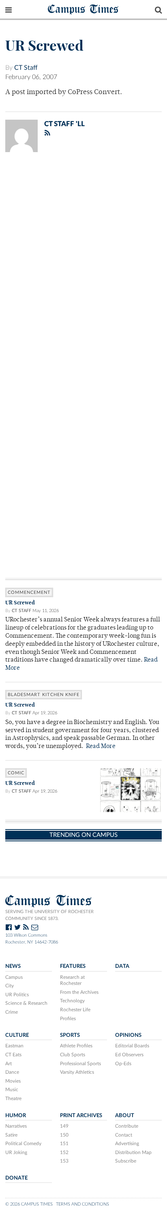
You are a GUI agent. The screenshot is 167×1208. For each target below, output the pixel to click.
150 (64, 1135)
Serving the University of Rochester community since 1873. (49, 915)
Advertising (127, 1143)
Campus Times (83, 8)
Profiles (68, 1018)
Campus (14, 977)
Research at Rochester (72, 980)
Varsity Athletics (77, 1072)
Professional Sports (80, 1063)
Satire (11, 1135)
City (9, 985)
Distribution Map (133, 1152)
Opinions (128, 1035)
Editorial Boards (132, 1045)
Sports (70, 1035)
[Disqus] (83, 264)
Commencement (29, 592)
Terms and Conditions (82, 1204)
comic (16, 773)
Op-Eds (123, 1063)
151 (64, 1143)
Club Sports (72, 1054)
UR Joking (16, 1152)
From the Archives (79, 992)
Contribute (126, 1126)
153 (64, 1161)
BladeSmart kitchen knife (43, 694)
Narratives (16, 1126)
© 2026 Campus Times (29, 1204)
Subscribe (125, 1161)
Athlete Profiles (76, 1045)
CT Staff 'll (64, 123)
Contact (123, 1135)
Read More (101, 747)
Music (11, 1089)
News (13, 966)
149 (64, 1126)
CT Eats (13, 1054)
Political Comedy (23, 1143)
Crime (11, 1012)
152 (64, 1152)
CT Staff (26, 67)
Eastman (14, 1045)
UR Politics (17, 994)
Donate (16, 1178)
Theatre (13, 1098)
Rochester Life (75, 1009)
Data (122, 966)
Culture (17, 1035)
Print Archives (81, 1115)
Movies (13, 1081)
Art (8, 1063)
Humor (15, 1115)
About (124, 1115)
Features (73, 966)
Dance (12, 1072)
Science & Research (26, 1003)
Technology (72, 1000)
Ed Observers (129, 1054)
